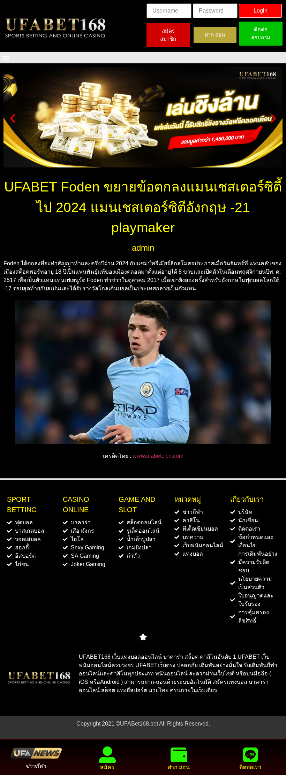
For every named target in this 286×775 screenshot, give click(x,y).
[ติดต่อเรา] (250, 754)
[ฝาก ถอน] (179, 754)
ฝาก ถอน (179, 767)
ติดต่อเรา (250, 767)
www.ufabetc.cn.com (158, 456)
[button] (6, 57)
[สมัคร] (107, 754)
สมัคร (107, 767)
